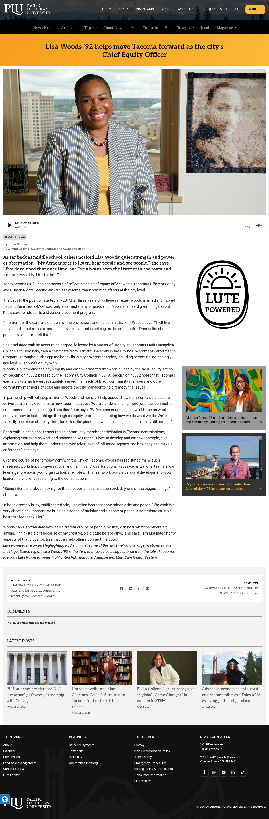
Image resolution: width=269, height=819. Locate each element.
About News (113, 28)
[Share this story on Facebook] (122, 589)
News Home (43, 28)
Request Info (215, 9)
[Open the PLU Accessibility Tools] (5, 799)
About (7, 745)
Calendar (9, 751)
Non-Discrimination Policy (152, 751)
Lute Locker (11, 775)
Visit (123, 9)
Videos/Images (177, 28)
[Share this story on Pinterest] (139, 589)
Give (166, 9)
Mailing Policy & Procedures (153, 769)
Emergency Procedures (150, 763)
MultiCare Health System (136, 557)
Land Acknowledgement (19, 763)
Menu (253, 9)
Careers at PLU (13, 769)
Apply (106, 9)
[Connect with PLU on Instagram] (214, 772)
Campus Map (12, 757)
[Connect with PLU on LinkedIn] (233, 772)
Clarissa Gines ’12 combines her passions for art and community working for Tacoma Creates (36, 590)
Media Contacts (144, 28)
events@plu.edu (228, 757)
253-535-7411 (208, 757)
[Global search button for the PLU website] (237, 9)
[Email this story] (147, 589)
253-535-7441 (228, 761)
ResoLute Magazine (216, 28)
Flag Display (142, 781)
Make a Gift (77, 757)
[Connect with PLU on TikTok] (243, 772)
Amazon (101, 557)
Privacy (139, 745)
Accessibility (143, 757)
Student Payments (81, 745)
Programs (145, 9)
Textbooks (76, 751)
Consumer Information (150, 775)
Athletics (186, 9)
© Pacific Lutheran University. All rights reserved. (231, 807)
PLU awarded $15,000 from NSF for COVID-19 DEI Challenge (230, 590)
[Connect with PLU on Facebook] (204, 772)
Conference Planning (83, 763)
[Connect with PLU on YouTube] (223, 772)
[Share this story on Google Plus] (131, 589)
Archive (67, 28)
